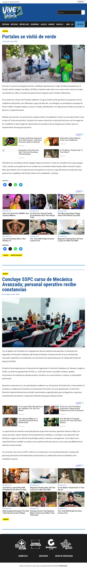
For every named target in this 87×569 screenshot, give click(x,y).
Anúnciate (23, 556)
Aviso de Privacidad (64, 556)
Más (68, 24)
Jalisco (44, 24)
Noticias (14, 24)
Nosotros (43, 556)
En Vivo (80, 24)
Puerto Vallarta (16, 255)
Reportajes (24, 24)
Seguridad (35, 24)
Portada (5, 24)
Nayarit (51, 24)
